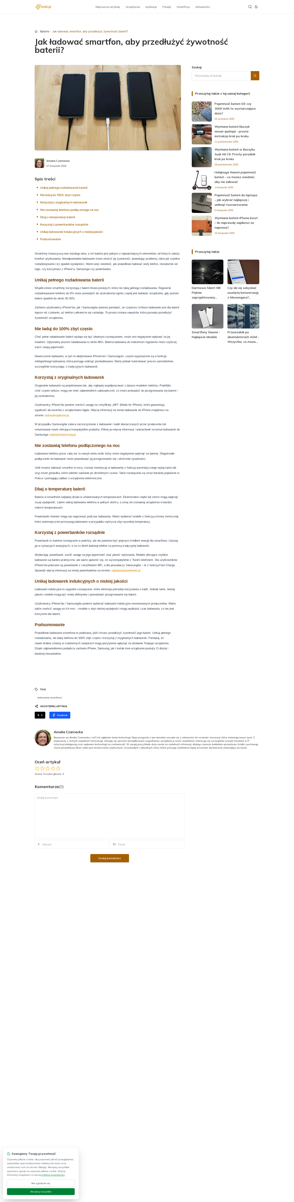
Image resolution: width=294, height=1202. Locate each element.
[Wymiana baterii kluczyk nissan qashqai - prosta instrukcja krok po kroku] (202, 134)
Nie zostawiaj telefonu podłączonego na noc (69, 210)
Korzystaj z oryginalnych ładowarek (63, 202)
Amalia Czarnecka (58, 160)
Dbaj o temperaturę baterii (57, 217)
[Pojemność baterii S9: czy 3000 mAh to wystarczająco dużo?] (202, 111)
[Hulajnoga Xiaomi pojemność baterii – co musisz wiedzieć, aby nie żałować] (202, 180)
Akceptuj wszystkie (40, 1191)
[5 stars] (58, 768)
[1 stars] (37, 768)
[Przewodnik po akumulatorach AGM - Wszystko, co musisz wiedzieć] (243, 316)
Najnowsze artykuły (107, 7)
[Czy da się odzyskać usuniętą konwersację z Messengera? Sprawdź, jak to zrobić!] (243, 272)
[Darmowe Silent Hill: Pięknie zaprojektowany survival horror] (208, 272)
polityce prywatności (53, 1174)
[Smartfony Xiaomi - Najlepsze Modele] (208, 316)
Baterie (44, 31)
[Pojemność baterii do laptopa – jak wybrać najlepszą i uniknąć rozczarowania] (202, 203)
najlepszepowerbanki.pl (125, 570)
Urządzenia (133, 7)
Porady (166, 7)
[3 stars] (47, 768)
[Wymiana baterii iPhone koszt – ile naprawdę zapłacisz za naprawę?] (202, 226)
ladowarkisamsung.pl (63, 434)
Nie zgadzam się (40, 1183)
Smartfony (183, 7)
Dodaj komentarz (110, 858)
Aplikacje (151, 7)
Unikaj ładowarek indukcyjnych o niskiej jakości (71, 232)
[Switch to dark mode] (256, 7)
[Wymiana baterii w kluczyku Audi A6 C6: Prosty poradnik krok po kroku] (202, 157)
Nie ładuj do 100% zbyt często (60, 195)
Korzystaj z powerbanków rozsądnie (64, 224)
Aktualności (202, 7)
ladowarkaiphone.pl (57, 415)
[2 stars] (42, 768)
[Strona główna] (36, 31)
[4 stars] (53, 768)
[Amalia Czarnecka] (39, 163)
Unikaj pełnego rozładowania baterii (63, 187)
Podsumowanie (50, 239)
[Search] (250, 7)
